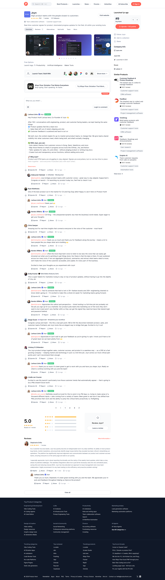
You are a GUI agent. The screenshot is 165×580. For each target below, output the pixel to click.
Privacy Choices (89, 576)
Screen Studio (87, 550)
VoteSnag (123, 118)
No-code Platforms (30, 559)
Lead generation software (120, 509)
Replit (84, 562)
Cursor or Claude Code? (119, 547)
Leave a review (97, 428)
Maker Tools (69, 65)
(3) (33, 195)
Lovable (55, 547)
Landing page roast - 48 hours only (123, 565)
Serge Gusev (32, 320)
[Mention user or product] (28, 107)
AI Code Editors (29, 514)
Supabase (56, 569)
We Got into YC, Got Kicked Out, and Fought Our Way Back (126, 557)
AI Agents (115, 523)
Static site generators (30, 565)
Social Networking (59, 526)
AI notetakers (87, 509)
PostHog (56, 556)
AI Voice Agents (117, 526)
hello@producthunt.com (123, 576)
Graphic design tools (30, 532)
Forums (96, 4)
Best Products (62, 4)
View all (67, 492)
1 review (46, 18)
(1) (36, 315)
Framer (85, 559)
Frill (121, 137)
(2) (36, 183)
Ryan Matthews (33, 189)
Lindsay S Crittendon (36, 347)
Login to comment (100, 107)
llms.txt (105, 576)
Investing (85, 532)
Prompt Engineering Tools (61, 514)
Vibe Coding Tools (29, 509)
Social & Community (59, 523)
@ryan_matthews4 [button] (38, 203)
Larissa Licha (33, 114)
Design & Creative (30, 523)
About (58, 576)
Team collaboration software (35, 21)
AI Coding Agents (29, 511)
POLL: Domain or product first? (122, 550)
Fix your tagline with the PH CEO (122, 569)
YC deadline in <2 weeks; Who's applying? (125, 553)
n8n (54, 550)
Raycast (56, 565)
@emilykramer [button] (36, 291)
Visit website (104, 15)
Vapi (54, 559)
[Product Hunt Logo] (26, 4)
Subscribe (124, 4)
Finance (85, 523)
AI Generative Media (30, 534)
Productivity (40, 65)
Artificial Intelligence (54, 65)
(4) (33, 282)
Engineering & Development (33, 506)
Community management (61, 532)
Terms (67, 576)
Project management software (132, 113)
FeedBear (123, 99)
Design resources (29, 529)
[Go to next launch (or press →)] (137, 20)
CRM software (126, 94)
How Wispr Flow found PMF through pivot (125, 559)
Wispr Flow (86, 556)
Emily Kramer (33, 274)
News (87, 4)
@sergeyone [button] (35, 337)
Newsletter (46, 576)
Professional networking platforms (64, 529)
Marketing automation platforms (122, 511)
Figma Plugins (28, 562)
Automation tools (127, 170)
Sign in (137, 4)
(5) (33, 170)
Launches (76, 4)
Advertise (107, 4)
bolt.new (85, 553)
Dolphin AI (123, 155)
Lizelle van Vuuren (35, 377)
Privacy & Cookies (76, 576)
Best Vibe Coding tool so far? (121, 562)
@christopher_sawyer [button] (39, 240)
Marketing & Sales (118, 506)
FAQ (62, 576)
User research (126, 147)
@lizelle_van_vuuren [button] (38, 394)
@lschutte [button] (34, 366)
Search (85, 517)
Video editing (28, 526)
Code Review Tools (30, 556)
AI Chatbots (57, 509)
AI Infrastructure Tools (60, 511)
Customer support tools (54, 21)
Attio (54, 553)
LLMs (55, 506)
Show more (101, 74)
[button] (75, 29)
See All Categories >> (119, 529)
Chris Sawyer (33, 225)
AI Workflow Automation (90, 519)
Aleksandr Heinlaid (38, 175)
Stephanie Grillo (36, 443)
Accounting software (89, 526)
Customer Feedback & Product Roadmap (128, 79)
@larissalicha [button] (36, 178)
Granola (55, 562)
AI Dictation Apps (29, 550)
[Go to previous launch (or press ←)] (133, 20)
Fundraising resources (89, 529)
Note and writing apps (90, 511)
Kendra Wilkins (36, 212)
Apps (52, 576)
